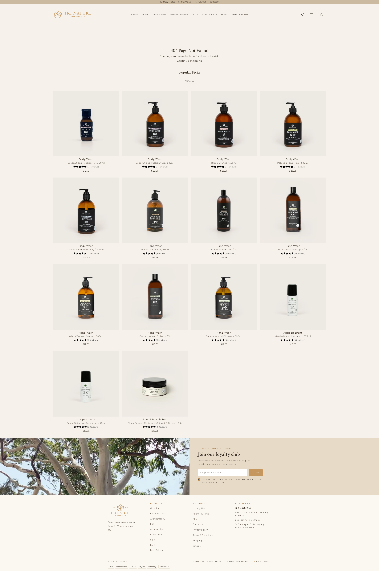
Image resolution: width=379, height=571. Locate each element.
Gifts (224, 14)
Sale (152, 540)
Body (145, 14)
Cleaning (132, 14)
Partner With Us (185, 2)
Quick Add (86, 153)
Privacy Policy (200, 530)
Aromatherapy (179, 14)
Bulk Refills (209, 14)
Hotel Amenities (241, 14)
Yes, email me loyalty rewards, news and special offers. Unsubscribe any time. (232, 480)
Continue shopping (189, 60)
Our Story (163, 2)
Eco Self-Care (157, 513)
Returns (197, 546)
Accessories (156, 529)
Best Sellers (156, 550)
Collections (156, 534)
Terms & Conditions (203, 535)
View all (189, 81)
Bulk (152, 545)
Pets (195, 14)
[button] (86, 167)
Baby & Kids (159, 14)
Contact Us (214, 2)
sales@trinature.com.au (247, 520)
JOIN (256, 472)
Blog (173, 2)
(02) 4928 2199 (243, 508)
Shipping (197, 540)
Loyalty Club (201, 2)
